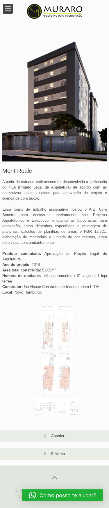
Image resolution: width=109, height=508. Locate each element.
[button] (62, 495)
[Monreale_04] (57, 406)
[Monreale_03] (57, 373)
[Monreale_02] (57, 327)
